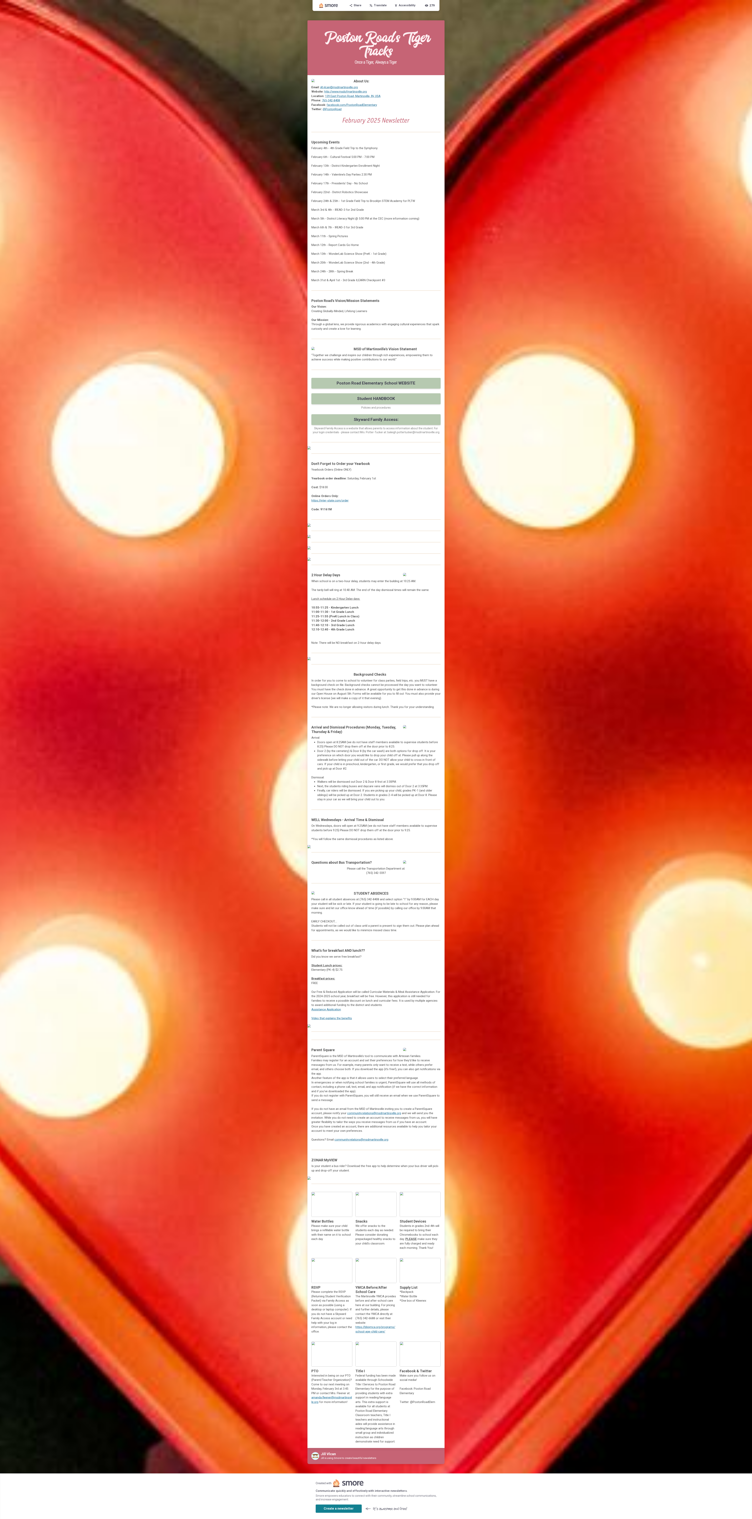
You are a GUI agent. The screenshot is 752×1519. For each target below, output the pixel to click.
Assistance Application (326, 1009)
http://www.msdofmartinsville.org (345, 91)
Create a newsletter (339, 1508)
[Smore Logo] (328, 5)
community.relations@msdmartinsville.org (374, 1113)
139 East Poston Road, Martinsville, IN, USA (353, 96)
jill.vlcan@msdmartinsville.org (339, 87)
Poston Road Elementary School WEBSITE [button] (376, 383)
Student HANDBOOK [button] (376, 398)
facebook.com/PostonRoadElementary (352, 105)
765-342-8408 (331, 100)
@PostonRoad (332, 109)
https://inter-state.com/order (330, 500)
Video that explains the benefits (331, 1018)
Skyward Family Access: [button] (376, 419)
